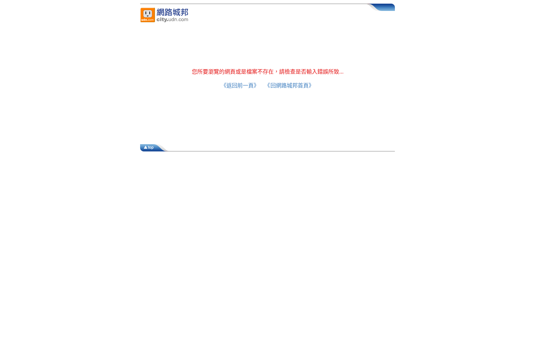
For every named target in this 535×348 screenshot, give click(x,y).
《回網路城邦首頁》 (291, 85)
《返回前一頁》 (239, 85)
